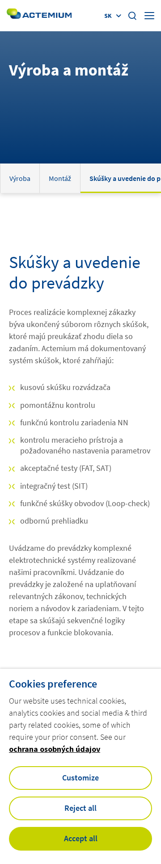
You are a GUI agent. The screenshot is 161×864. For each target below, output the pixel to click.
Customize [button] (80, 777)
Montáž (60, 178)
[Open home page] (39, 15)
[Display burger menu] (149, 15)
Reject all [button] (80, 808)
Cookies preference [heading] (53, 684)
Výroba (19, 178)
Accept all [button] (80, 838)
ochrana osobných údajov (54, 749)
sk (108, 16)
